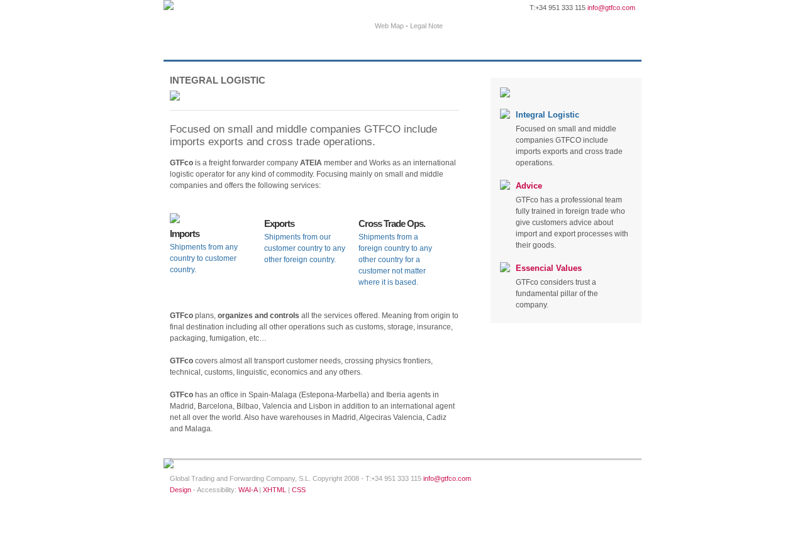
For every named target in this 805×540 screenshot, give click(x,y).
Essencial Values (549, 268)
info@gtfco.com (611, 7)
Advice (529, 185)
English (568, 24)
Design (180, 489)
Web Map (389, 26)
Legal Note (426, 26)
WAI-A (247, 489)
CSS (299, 489)
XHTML (274, 489)
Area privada (490, 24)
